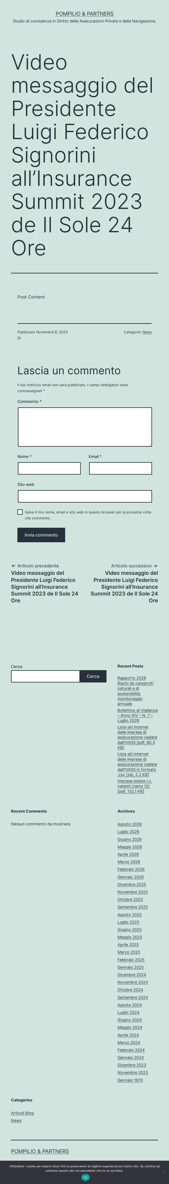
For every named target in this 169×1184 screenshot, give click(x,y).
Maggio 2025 (130, 937)
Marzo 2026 (129, 861)
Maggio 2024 (130, 1027)
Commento (29, 401)
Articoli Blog (22, 1113)
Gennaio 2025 (131, 967)
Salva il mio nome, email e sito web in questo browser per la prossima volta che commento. (88, 515)
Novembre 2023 (133, 1072)
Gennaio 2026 (131, 877)
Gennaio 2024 (131, 1057)
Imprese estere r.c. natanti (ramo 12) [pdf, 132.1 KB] (135, 786)
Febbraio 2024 (131, 1050)
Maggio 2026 (130, 847)
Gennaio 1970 (130, 1080)
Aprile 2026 (128, 854)
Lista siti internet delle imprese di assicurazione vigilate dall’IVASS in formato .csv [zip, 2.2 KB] (137, 764)
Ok (86, 1177)
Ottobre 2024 (130, 989)
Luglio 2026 (128, 831)
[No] (163, 1172)
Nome (24, 456)
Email (95, 456)
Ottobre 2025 (130, 899)
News (147, 332)
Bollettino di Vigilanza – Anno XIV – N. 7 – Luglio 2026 (138, 715)
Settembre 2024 (133, 997)
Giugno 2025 (130, 929)
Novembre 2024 (133, 982)
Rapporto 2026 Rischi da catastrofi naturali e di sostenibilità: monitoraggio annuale (135, 691)
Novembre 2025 (133, 892)
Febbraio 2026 (131, 869)
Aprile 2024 (128, 1035)
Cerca (16, 666)
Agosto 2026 (130, 824)
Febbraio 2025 (131, 959)
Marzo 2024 (129, 1042)
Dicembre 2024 (132, 974)
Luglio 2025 (128, 922)
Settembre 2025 (133, 907)
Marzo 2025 (129, 952)
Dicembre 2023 (132, 1065)
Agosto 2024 (130, 1005)
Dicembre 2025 (132, 884)
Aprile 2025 (128, 944)
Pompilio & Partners (85, 14)
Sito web (25, 484)
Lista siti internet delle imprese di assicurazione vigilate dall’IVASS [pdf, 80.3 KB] (137, 737)
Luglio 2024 (129, 1012)
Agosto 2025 (130, 914)
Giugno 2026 (130, 839)
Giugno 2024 (130, 1020)
